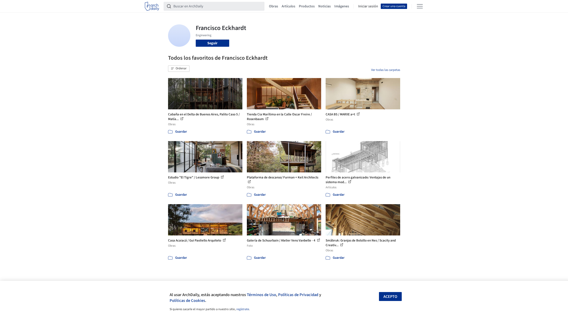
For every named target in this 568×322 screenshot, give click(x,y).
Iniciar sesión (368, 6)
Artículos (288, 6)
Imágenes (341, 6)
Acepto (390, 296)
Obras (273, 6)
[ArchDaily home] (152, 6)
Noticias (324, 6)
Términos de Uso (261, 295)
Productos (307, 6)
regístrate (242, 309)
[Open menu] (419, 6)
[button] (178, 69)
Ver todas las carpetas (385, 70)
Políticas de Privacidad (298, 295)
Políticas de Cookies (187, 300)
